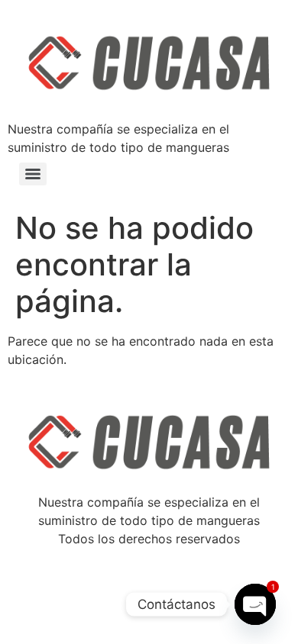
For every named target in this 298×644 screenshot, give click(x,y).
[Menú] (33, 174)
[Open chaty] (255, 604)
